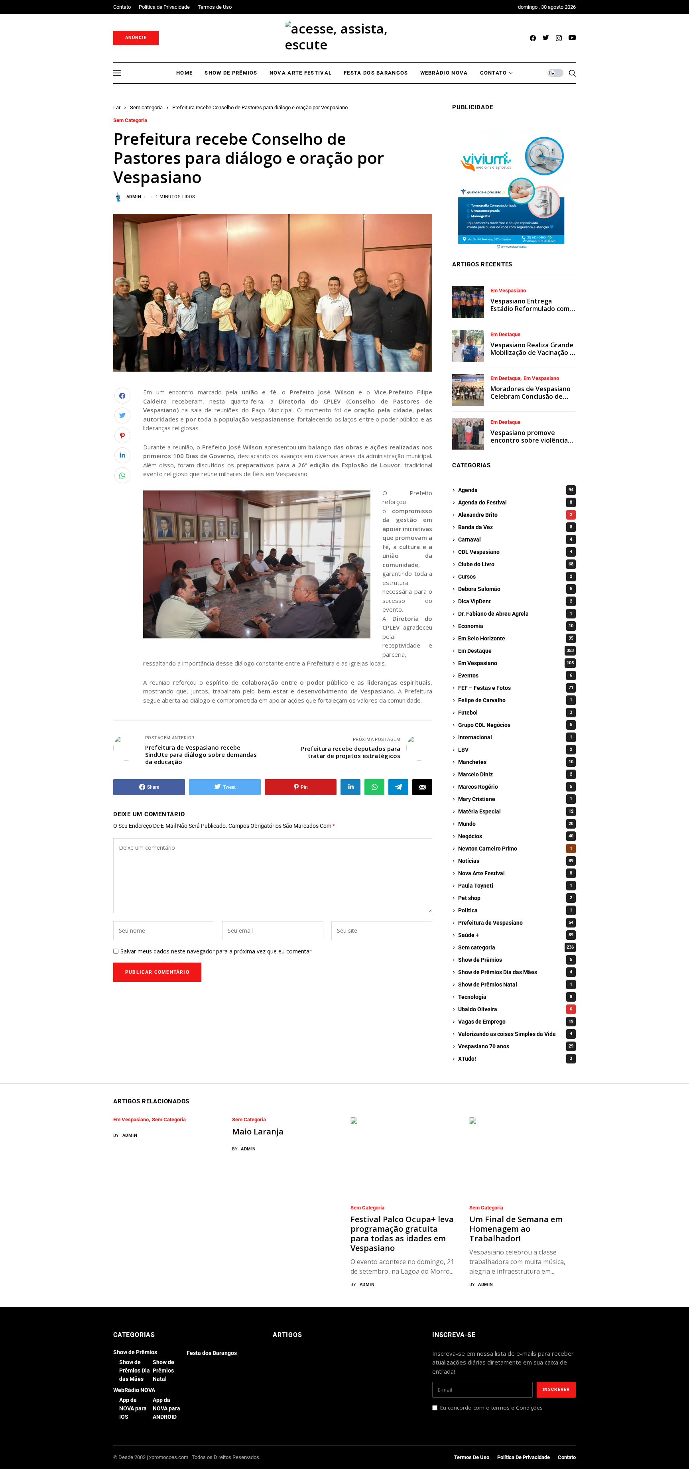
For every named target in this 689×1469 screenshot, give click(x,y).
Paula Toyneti (515, 885)
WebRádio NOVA (134, 1390)
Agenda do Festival (515, 502)
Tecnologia (515, 997)
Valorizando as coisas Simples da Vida (515, 1034)
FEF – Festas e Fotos (515, 688)
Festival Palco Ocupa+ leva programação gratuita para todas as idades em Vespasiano (402, 1233)
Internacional (515, 737)
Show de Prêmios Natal (515, 984)
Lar (116, 107)
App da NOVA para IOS (133, 1408)
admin (133, 196)
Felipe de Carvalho (515, 700)
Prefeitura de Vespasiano (515, 923)
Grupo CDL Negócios (515, 725)
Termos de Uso (471, 1457)
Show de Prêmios (515, 960)
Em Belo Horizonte (515, 638)
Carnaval (515, 539)
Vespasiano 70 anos (515, 1046)
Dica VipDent (515, 601)
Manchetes (515, 762)
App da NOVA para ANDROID (166, 1408)
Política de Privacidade (523, 1457)
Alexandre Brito (515, 515)
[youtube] (572, 38)
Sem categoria (146, 107)
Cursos (515, 576)
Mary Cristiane (515, 799)
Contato (567, 1457)
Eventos (515, 675)
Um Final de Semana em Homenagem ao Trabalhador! (516, 1229)
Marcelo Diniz (515, 774)
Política (515, 910)
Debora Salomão (515, 589)
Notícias (515, 861)
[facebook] (533, 38)
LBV (515, 749)
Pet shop (515, 898)
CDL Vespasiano (515, 552)
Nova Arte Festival (515, 873)
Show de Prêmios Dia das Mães (515, 972)
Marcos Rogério (515, 787)
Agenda (515, 490)
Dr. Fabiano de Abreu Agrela (515, 613)
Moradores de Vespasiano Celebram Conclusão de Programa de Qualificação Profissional (530, 400)
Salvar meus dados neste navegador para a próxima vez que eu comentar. (216, 951)
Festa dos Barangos (212, 1353)
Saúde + (515, 935)
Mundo (515, 824)
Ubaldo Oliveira (515, 1009)
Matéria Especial (515, 811)
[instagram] (559, 38)
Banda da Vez (515, 527)
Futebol (515, 712)
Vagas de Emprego (515, 1021)
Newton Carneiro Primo (515, 848)
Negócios (515, 836)
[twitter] (546, 38)
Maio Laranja (257, 1131)
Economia (515, 626)
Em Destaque (505, 334)
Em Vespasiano (508, 290)
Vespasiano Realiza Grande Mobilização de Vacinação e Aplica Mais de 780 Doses (532, 352)
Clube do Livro (515, 564)
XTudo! (515, 1058)
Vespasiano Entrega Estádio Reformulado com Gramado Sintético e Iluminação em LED (529, 313)
